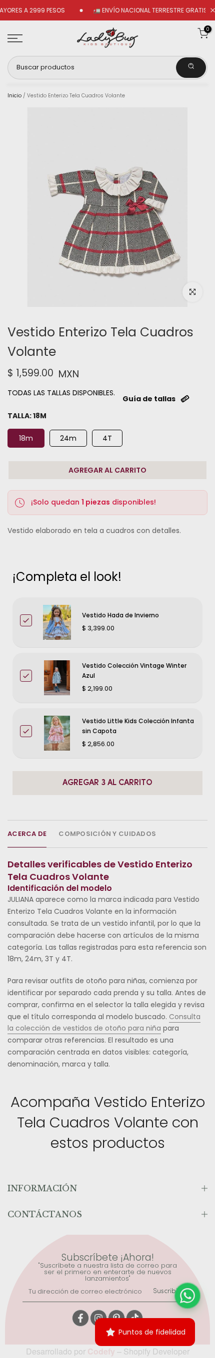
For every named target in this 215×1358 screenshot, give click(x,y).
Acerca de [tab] (27, 833)
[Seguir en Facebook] (80, 1318)
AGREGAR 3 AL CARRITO (107, 783)
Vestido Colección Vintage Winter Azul (134, 670)
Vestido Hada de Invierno (120, 615)
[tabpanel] (108, 960)
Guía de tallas (149, 399)
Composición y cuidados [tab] (107, 833)
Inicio (15, 95)
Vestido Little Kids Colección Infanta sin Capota (138, 726)
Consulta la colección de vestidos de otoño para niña (104, 1023)
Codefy (102, 1351)
